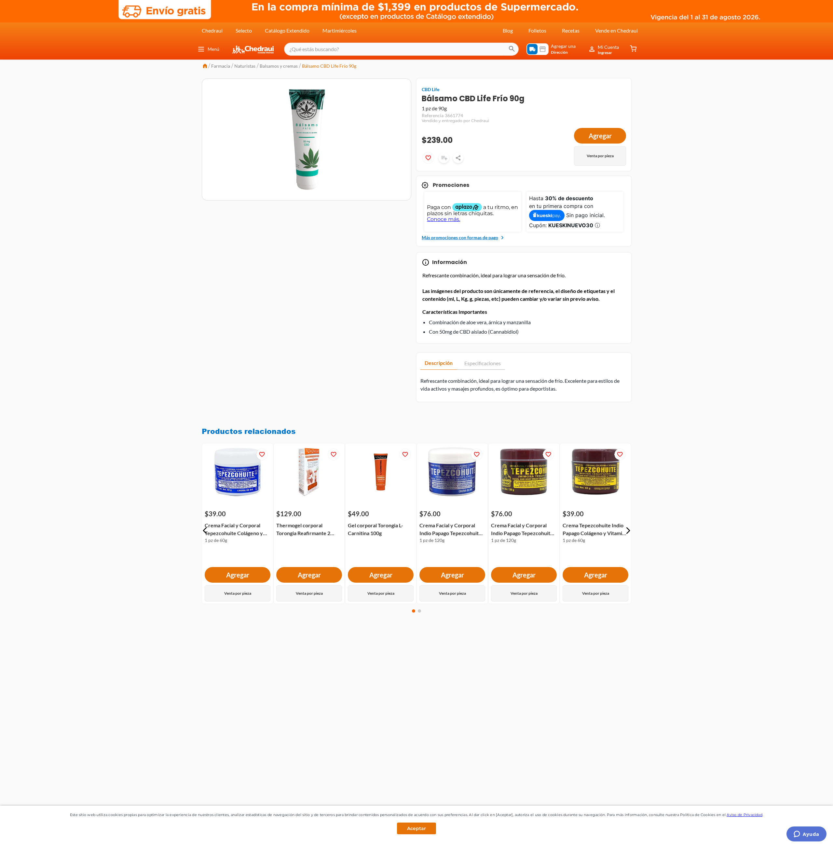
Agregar (600, 136)
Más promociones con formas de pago (460, 237)
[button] (205, 530)
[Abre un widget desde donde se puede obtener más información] (806, 834)
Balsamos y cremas (279, 66)
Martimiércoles (339, 30)
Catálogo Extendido (287, 30)
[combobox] (401, 49)
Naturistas (244, 66)
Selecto (244, 30)
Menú (213, 49)
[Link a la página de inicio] (205, 66)
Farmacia (220, 66)
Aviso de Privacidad (744, 814)
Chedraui (212, 30)
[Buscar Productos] (512, 49)
